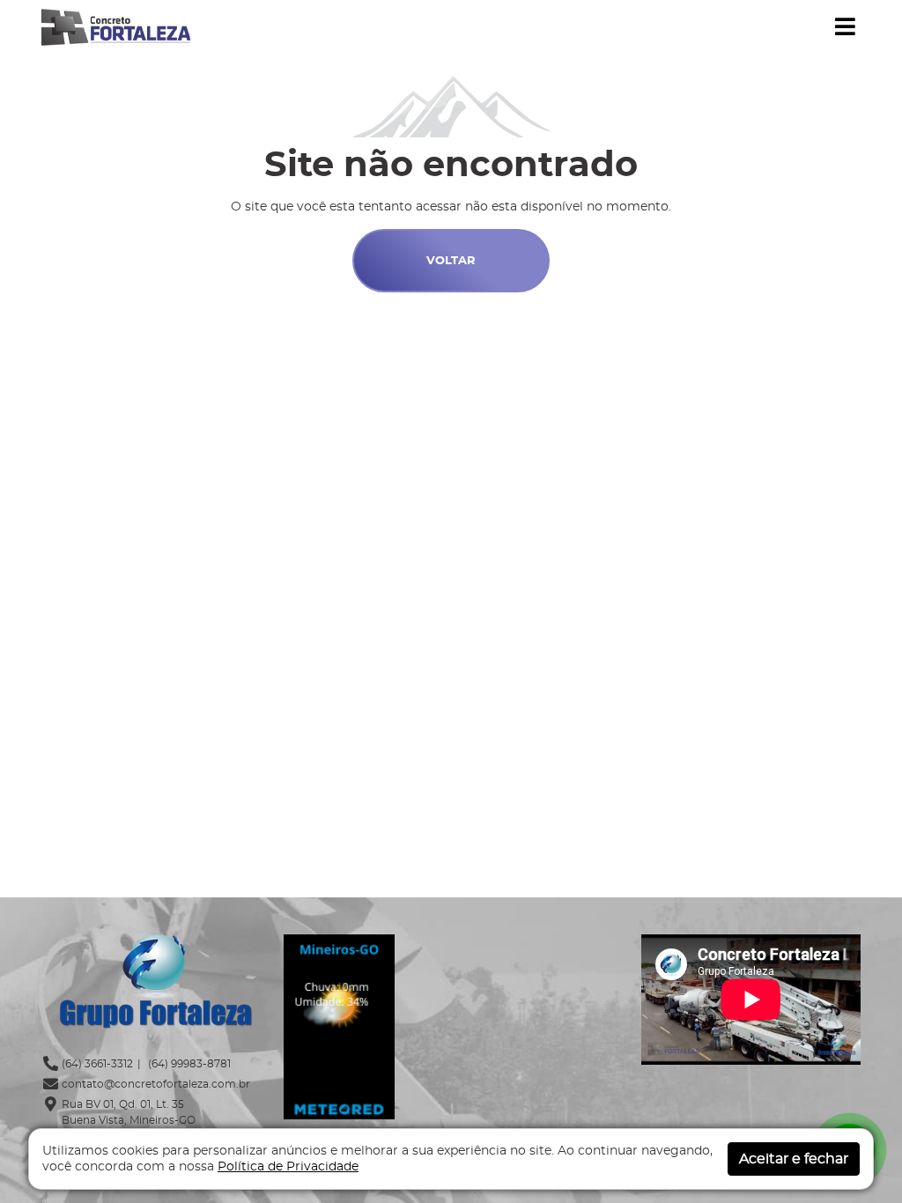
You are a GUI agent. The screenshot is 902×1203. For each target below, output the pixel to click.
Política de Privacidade (288, 1167)
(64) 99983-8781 (188, 1064)
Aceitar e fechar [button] (793, 1159)
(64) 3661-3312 (97, 1064)
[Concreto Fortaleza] (115, 25)
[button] (845, 27)
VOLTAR (451, 261)
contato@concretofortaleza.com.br (156, 1084)
